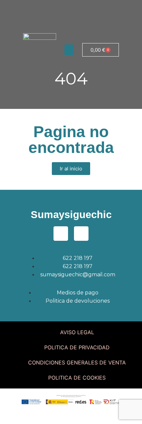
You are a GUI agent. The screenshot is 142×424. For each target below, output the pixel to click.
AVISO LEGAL (77, 332)
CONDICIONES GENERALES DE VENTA (77, 362)
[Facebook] (29, 8)
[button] (69, 49)
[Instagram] (48, 8)
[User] (66, 8)
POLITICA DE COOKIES (77, 377)
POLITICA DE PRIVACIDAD (77, 347)
